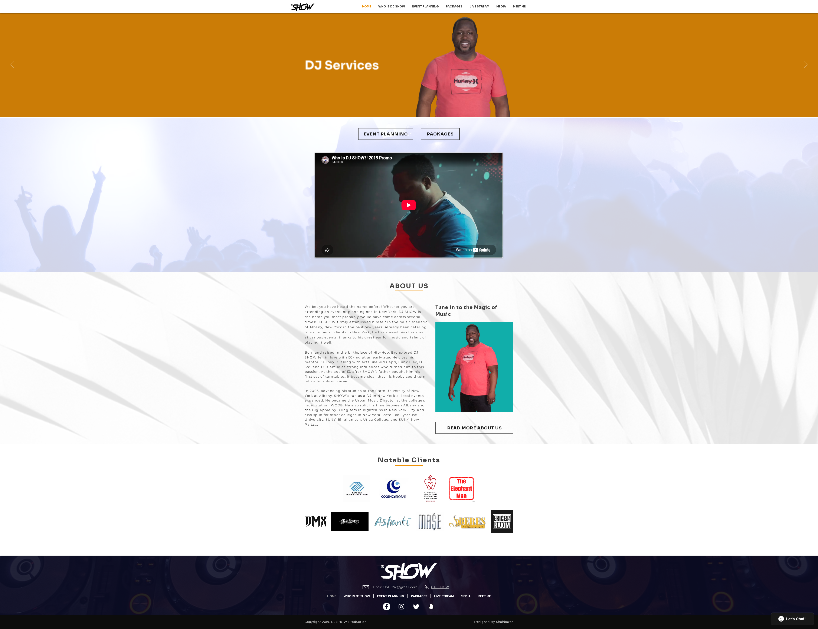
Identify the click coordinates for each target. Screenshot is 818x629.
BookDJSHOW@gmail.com (395, 587)
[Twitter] (416, 606)
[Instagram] (401, 606)
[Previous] (12, 65)
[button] (501, 6)
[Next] (806, 65)
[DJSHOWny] (386, 606)
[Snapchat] (431, 606)
